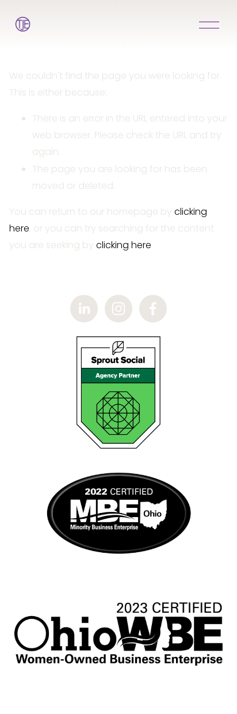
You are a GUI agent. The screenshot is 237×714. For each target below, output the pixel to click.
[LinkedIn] (84, 308)
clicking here (123, 245)
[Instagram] (118, 308)
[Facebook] (153, 308)
